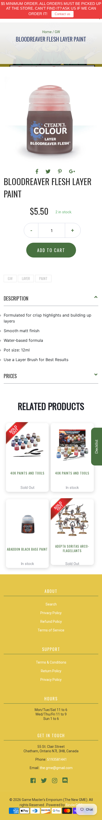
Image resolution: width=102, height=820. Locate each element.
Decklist (97, 447)
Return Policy (51, 671)
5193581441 (57, 759)
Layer (26, 278)
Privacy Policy (51, 680)
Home (47, 32)
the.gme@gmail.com (56, 768)
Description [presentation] (16, 298)
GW (10, 278)
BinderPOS (74, 805)
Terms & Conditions (51, 662)
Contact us (62, 14)
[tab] (51, 300)
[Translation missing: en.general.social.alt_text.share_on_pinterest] (60, 171)
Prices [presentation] (10, 376)
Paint (43, 278)
